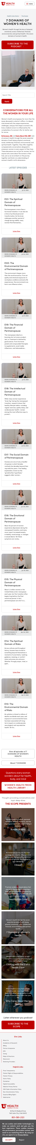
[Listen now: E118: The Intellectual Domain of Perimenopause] (16, 370)
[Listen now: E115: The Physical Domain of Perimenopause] (16, 561)
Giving (5, 1053)
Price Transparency (9, 1070)
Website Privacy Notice (10, 1086)
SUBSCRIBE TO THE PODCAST (17, 45)
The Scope (24, 16)
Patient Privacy (7, 1076)
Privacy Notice (23, 1135)
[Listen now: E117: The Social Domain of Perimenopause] (16, 436)
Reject (21, 1139)
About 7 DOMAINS (18, 763)
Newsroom (6, 1059)
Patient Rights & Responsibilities (13, 1073)
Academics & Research (10, 1043)
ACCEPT (9, 1139)
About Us (6, 1040)
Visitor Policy (7, 1078)
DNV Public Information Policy (12, 1089)
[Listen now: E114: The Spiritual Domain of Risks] (16, 623)
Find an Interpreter (9, 1048)
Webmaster (6, 1097)
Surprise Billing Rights (9, 1094)
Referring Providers (9, 1061)
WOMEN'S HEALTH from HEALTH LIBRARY (18, 786)
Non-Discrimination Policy (11, 1092)
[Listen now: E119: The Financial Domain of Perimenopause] (16, 306)
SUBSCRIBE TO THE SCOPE (18, 1025)
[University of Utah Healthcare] (18, 1106)
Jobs (4, 1051)
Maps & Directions (8, 1056)
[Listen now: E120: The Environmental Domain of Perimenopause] (16, 245)
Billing (5, 1045)
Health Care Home (13, 16)
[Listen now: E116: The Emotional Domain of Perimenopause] (16, 497)
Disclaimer (6, 1081)
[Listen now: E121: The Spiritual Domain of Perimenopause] (16, 181)
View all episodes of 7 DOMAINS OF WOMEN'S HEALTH (18, 753)
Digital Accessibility (9, 1084)
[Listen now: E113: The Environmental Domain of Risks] (16, 686)
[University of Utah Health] (8, 3)
